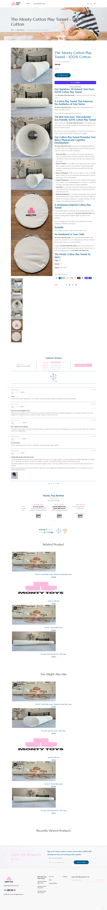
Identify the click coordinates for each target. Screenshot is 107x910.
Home (12, 30)
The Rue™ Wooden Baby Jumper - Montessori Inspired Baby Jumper (53, 574)
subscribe (99, 880)
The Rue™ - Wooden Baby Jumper (53, 627)
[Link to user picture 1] (14, 475)
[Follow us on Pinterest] (76, 285)
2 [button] (51, 483)
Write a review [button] (83, 365)
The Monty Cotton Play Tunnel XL (42, 891)
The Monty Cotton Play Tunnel (42, 886)
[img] (15, 390)
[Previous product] (93, 49)
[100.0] (53, 376)
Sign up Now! (81, 862)
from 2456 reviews (52, 500)
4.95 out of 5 (27, 364)
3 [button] (53, 483)
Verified (53, 381)
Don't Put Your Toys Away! (42, 877)
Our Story (51, 876)
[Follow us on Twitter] (69, 285)
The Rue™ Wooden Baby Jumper (42, 882)
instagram (65, 876)
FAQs (50, 880)
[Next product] (95, 49)
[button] (59, 62)
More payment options (75, 86)
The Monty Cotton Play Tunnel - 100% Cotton (53, 731)
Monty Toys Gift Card (53, 601)
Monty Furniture (20, 30)
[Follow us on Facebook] (66, 285)
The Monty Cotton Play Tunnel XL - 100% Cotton (53, 654)
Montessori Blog (53, 883)
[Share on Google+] (73, 285)
